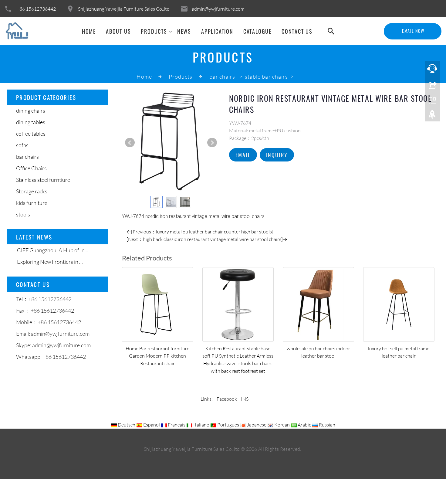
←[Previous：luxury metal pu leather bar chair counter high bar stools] (200, 232)
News (184, 31)
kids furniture (31, 202)
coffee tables (31, 133)
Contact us (297, 31)
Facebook (227, 399)
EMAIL (243, 155)
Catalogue (257, 31)
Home (89, 31)
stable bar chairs (267, 76)
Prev (130, 143)
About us (118, 31)
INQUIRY (277, 155)
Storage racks (31, 191)
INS (244, 399)
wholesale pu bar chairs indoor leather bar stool (318, 352)
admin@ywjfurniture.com (218, 9)
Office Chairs (31, 168)
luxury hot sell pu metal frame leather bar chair (398, 352)
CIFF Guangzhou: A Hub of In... (52, 250)
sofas (22, 145)
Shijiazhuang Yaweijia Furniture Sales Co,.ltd (124, 9)
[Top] (432, 116)
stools (23, 214)
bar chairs (223, 76)
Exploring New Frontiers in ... (49, 261)
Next (212, 143)
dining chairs (30, 110)
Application (217, 31)
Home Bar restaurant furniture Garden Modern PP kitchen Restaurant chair (157, 356)
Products (154, 31)
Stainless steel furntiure (43, 179)
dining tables (30, 122)
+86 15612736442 (36, 9)
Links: (207, 399)
